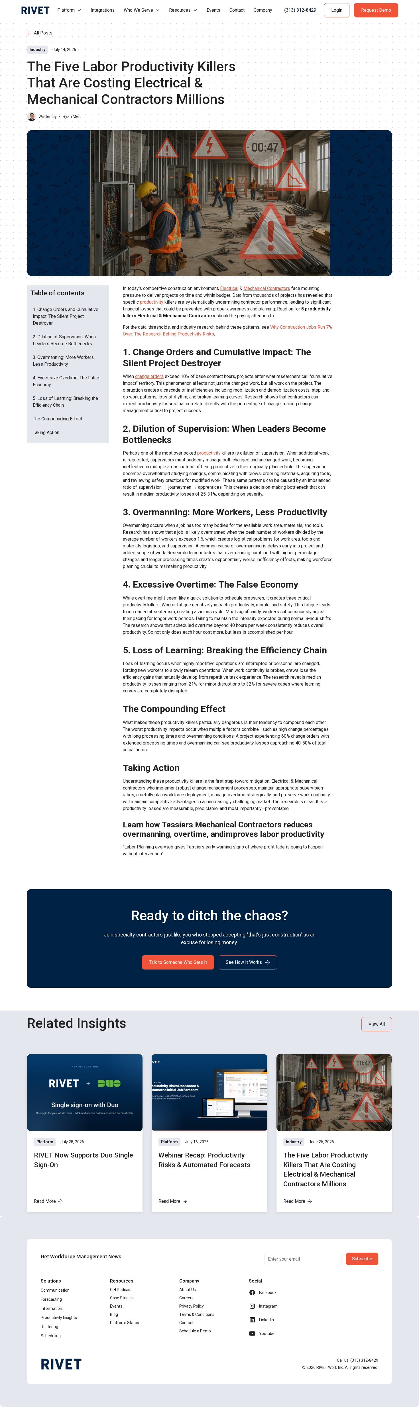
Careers (186, 1298)
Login (336, 10)
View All (377, 1024)
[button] (69, 10)
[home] (35, 10)
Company (263, 10)
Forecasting (51, 1299)
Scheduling (51, 1336)
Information (51, 1308)
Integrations (103, 10)
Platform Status (124, 1322)
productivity (151, 302)
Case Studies (122, 1298)
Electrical (229, 288)
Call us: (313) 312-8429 (357, 1360)
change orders (149, 376)
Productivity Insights (59, 1317)
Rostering (49, 1326)
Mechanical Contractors (266, 288)
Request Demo (376, 10)
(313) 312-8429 (300, 10)
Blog (114, 1314)
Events (213, 10)
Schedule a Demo (195, 1331)
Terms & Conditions (196, 1314)
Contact (237, 10)
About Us (187, 1289)
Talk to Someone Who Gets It (178, 962)
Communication (55, 1290)
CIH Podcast (121, 1289)
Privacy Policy (191, 1306)
